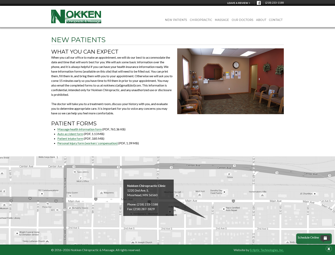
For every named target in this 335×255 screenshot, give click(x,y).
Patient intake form (70, 138)
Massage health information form (79, 129)
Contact (275, 20)
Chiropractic (201, 20)
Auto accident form (70, 134)
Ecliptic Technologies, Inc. (267, 250)
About (261, 20)
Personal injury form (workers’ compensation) (87, 143)
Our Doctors (242, 20)
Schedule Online (308, 237)
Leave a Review (238, 3)
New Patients (176, 20)
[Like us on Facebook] (259, 3)
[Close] (329, 249)
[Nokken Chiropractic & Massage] (76, 16)
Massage (222, 20)
